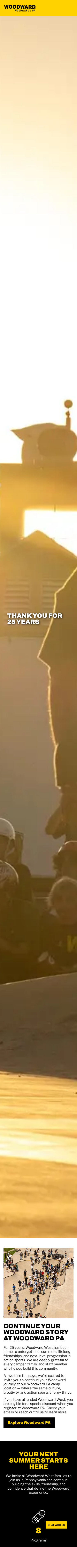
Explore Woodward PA (29, 1423)
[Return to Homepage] (20, 8)
